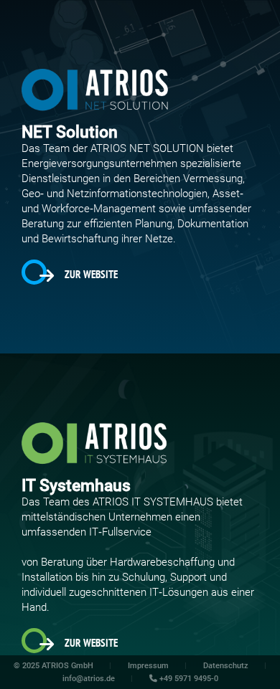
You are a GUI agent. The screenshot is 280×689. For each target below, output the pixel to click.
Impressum (148, 665)
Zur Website (91, 274)
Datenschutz (225, 665)
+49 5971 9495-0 (187, 678)
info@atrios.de (88, 678)
